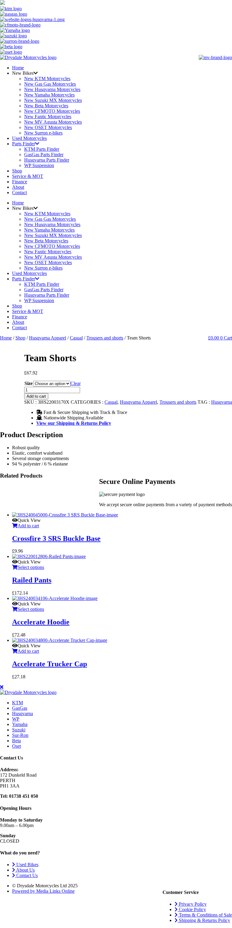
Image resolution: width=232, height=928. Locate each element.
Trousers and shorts (104, 337)
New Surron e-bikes (43, 132)
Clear (75, 383)
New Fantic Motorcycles (47, 116)
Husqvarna (221, 402)
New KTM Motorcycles (47, 78)
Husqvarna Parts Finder (46, 160)
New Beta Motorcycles (46, 105)
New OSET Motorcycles (48, 127)
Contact (19, 192)
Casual (76, 337)
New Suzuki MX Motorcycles (53, 100)
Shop (17, 170)
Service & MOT (27, 176)
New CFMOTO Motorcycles (52, 111)
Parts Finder (23, 143)
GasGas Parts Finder (43, 154)
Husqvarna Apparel (47, 337)
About (18, 187)
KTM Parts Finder (41, 149)
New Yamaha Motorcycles (49, 94)
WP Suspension (39, 165)
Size (28, 383)
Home (18, 67)
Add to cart (36, 396)
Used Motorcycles (29, 138)
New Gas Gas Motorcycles (50, 84)
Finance (19, 181)
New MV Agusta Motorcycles (53, 122)
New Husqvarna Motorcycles (52, 89)
